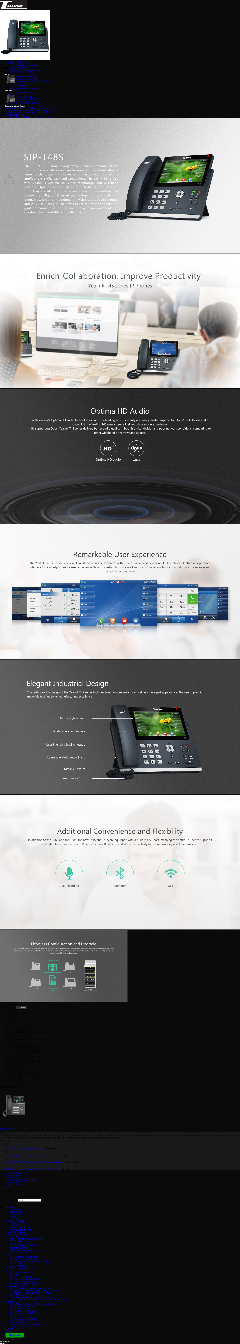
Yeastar (8, 1270)
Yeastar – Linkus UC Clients (22, 97)
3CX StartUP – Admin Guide (22, 1311)
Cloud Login (14, 1335)
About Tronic (15, 1210)
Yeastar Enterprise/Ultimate (22, 92)
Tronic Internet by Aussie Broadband (26, 1239)
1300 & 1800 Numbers (20, 63)
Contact (8, 1329)
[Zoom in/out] (1, 1341)
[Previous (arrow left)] (1, 1343)
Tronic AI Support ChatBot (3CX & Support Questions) (34, 1304)
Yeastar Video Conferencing (22, 101)
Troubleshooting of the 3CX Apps (24, 1313)
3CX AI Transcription (19, 83)
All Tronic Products (18, 1234)
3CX (7, 1255)
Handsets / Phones (18, 1223)
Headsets (14, 1225)
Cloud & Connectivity (15, 1232)
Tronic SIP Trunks (18, 1237)
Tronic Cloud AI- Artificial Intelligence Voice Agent (32, 108)
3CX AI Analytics (17, 1266)
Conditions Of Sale (13, 1182)
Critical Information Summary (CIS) (20, 1180)
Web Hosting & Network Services (25, 65)
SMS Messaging (17, 61)
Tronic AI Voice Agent (15, 106)
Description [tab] (10, 108)
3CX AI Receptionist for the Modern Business (30, 81)
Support (9, 1302)
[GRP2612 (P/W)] (11, 85)
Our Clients (15, 1219)
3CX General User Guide (21, 1309)
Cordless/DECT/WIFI (19, 1228)
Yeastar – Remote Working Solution (26, 104)
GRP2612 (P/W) (7, 1129)
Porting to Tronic (17, 1315)
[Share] (6, 1341)
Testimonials (15, 1212)
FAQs (7, 1187)
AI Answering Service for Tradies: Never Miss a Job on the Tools (33, 1155)
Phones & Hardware (14, 1221)
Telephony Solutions (19, 68)
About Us (9, 1207)
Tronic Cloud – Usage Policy (22, 1318)
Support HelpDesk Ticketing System (26, 1324)
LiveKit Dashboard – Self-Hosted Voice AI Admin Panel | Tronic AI (39, 1300)
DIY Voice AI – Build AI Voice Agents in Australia (31, 117)
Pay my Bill (10, 1331)
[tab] (8, 113)
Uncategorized (15, 89)
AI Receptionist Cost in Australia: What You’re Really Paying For (33, 1169)
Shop (10, 62)
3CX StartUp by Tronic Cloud (23, 79)
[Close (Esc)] (9, 1341)
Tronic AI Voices (17, 1295)
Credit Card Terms (13, 1184)
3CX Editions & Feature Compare (25, 88)
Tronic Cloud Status (19, 1322)
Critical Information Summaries (23, 1320)
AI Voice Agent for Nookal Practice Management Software (35, 110)
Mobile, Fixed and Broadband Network (27, 70)
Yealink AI (14, 1275)
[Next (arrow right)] (3, 1343)
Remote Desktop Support (21, 1327)
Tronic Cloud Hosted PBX (21, 72)
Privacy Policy (11, 1178)
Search (14, 1200)
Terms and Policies (13, 1175)
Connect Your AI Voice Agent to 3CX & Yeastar (30, 113)
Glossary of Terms (13, 1173)
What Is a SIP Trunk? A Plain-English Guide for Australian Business (34, 1162)
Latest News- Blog (18, 1214)
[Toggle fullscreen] (3, 1341)
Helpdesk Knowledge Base (22, 1306)
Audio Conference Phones (22, 1230)
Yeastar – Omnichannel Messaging (25, 99)
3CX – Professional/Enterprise (23, 77)
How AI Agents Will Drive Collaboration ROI (24, 1149)
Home (2, 62)
